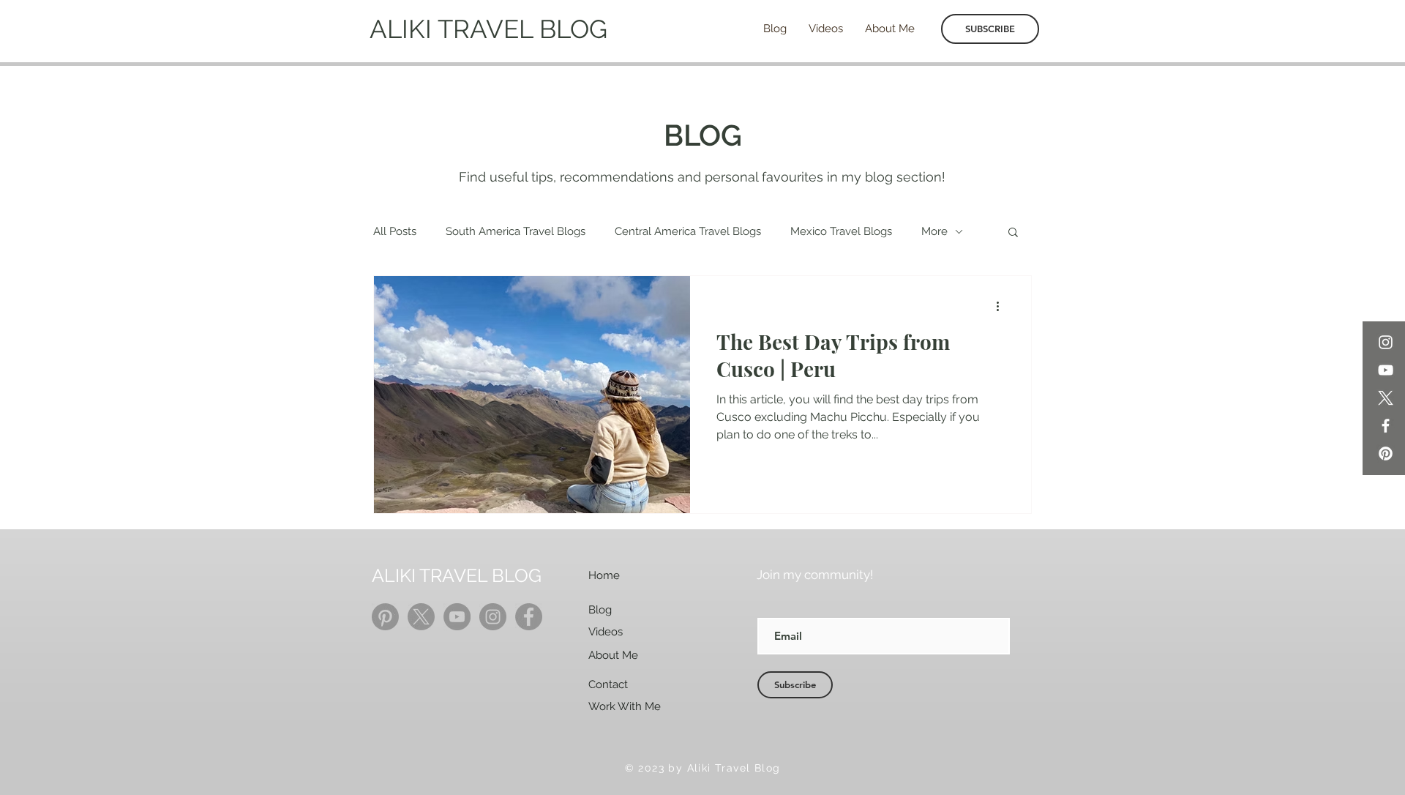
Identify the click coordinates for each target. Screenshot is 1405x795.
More (934, 231)
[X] (1385, 398)
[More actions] (1002, 306)
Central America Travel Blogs (688, 231)
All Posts (394, 231)
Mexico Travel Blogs (841, 231)
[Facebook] (1385, 426)
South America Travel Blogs (515, 231)
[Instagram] (1385, 342)
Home (604, 575)
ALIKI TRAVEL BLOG (488, 29)
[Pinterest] (1385, 453)
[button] (1013, 233)
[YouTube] (1385, 370)
